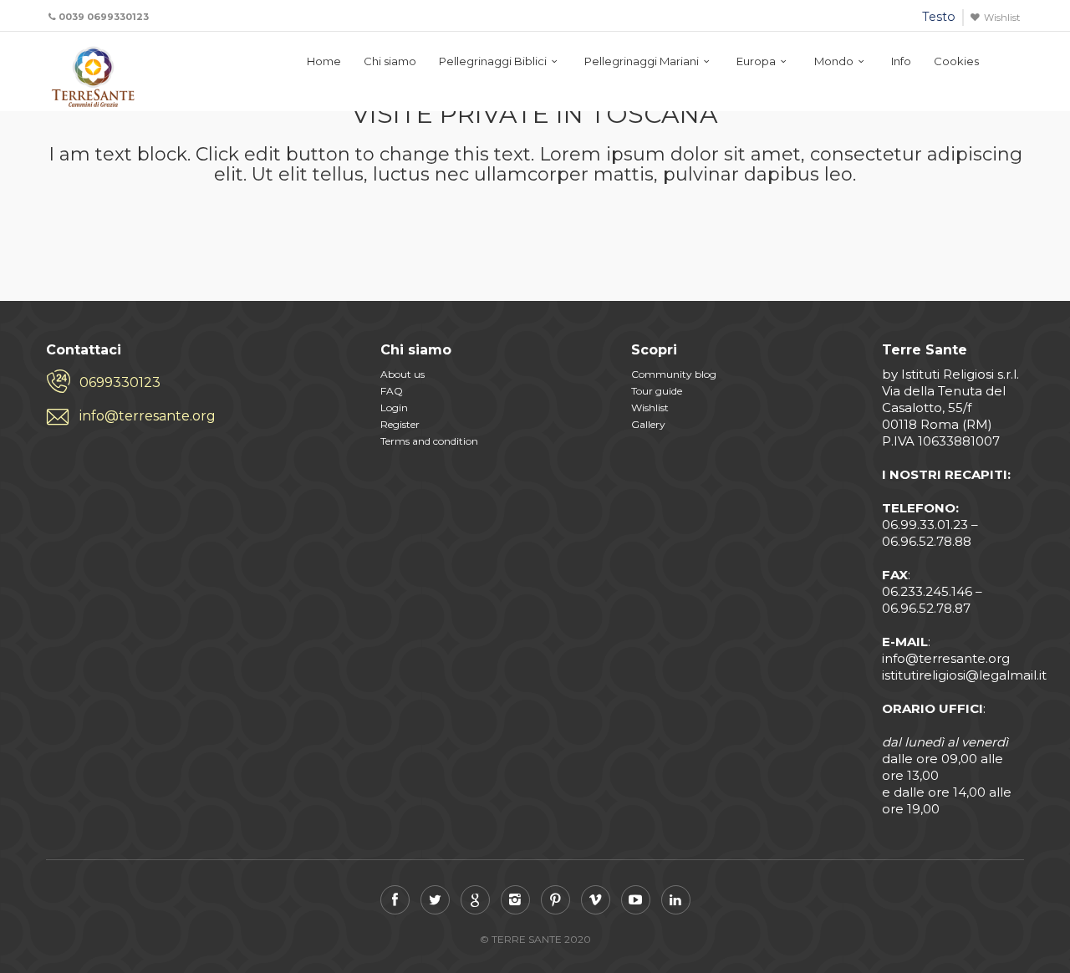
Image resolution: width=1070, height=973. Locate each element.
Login (394, 407)
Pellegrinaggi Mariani (641, 61)
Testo (938, 16)
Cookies (956, 61)
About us (402, 374)
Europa (756, 61)
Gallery (648, 424)
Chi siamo (390, 61)
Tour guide (656, 391)
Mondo (833, 61)
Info (901, 61)
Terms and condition (429, 441)
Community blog (673, 374)
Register (400, 424)
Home (324, 61)
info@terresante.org (147, 416)
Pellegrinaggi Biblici (493, 61)
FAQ (391, 391)
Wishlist (1002, 17)
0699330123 (119, 382)
